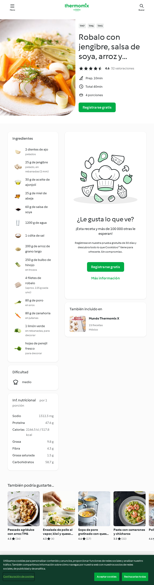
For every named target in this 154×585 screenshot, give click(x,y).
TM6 (91, 25)
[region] (77, 570)
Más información (105, 278)
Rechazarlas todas (135, 576)
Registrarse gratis (97, 107)
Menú (12, 10)
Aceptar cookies (107, 576)
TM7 (82, 25)
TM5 (100, 25)
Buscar (142, 10)
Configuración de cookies (18, 576)
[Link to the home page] (77, 7)
